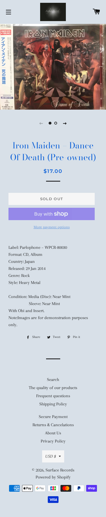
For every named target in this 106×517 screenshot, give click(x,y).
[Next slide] (65, 123)
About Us (53, 432)
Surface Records (60, 470)
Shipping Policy (53, 404)
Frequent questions (53, 395)
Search (53, 379)
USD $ (50, 456)
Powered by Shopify (53, 477)
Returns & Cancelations (53, 424)
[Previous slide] (41, 123)
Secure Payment (53, 416)
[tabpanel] (53, 66)
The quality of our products (53, 387)
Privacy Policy (53, 441)
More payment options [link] (52, 227)
